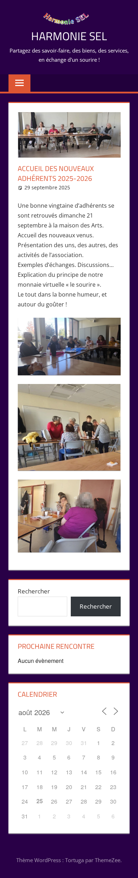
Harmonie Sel (69, 36)
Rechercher (34, 591)
